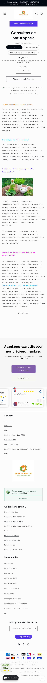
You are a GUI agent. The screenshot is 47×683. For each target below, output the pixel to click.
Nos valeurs (10, 440)
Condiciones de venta (33, 672)
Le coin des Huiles (13, 521)
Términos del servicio (35, 668)
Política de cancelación (25, 678)
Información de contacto (30, 675)
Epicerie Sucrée (12, 540)
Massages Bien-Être (12, 598)
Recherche (9, 531)
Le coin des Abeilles (14, 517)
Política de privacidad (14, 668)
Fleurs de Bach (11, 512)
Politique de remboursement (16, 609)
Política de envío (15, 672)
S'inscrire (23, 378)
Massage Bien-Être (13, 550)
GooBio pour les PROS (14, 435)
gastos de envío (26, 60)
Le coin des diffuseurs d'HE (18, 526)
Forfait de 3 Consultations (23, 52)
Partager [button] (24, 313)
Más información (23, 498)
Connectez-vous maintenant (23, 369)
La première (14, 47)
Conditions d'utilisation (15, 604)
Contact (8, 425)
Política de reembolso (28, 665)
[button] (4, 13)
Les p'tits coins (11, 588)
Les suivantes (31, 47)
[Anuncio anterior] (4, 3)
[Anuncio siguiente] (42, 3)
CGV (6, 454)
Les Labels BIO (11, 444)
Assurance (9, 421)
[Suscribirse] (34, 628)
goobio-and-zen (21, 662)
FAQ (6, 430)
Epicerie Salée (11, 535)
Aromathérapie (10, 568)
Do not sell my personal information (22, 449)
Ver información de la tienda (23, 94)
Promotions (9, 545)
